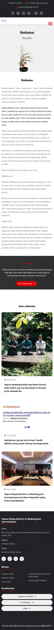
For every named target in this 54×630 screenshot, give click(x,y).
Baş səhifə (27, 38)
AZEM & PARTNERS (25, 596)
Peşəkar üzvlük (7, 574)
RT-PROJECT (25, 602)
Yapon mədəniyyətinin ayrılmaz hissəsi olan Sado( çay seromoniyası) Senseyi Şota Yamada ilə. (25, 388)
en (36, 13)
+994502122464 (14, 3)
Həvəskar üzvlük (8, 578)
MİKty (25, 608)
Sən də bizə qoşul (25, 283)
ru (41, 13)
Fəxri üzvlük (6, 582)
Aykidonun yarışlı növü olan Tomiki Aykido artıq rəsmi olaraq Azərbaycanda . (26, 441)
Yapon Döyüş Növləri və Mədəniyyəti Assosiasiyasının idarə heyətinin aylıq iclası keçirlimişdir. (24, 497)
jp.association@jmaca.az (28, 7)
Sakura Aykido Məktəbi (37, 581)
